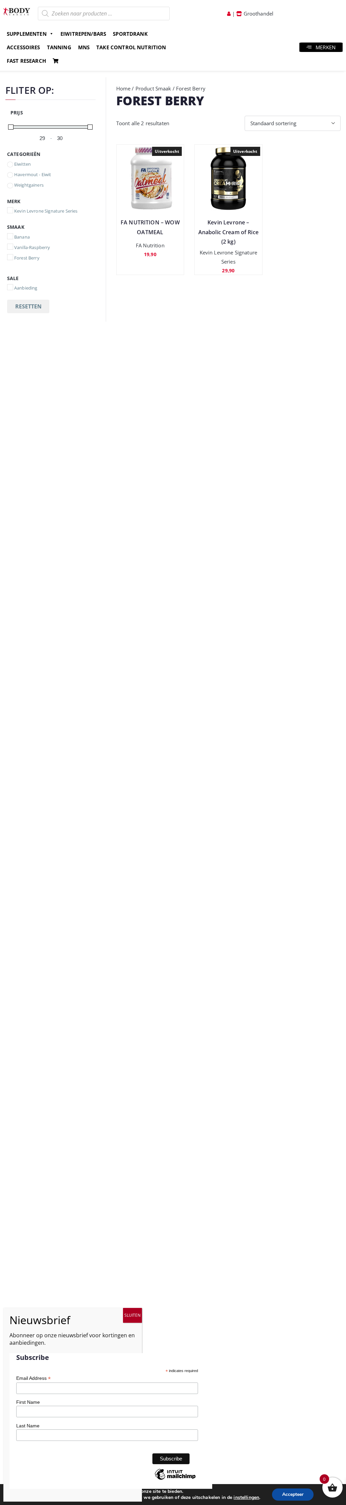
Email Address (33, 1378)
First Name (28, 1402)
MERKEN (326, 47)
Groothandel (257, 13)
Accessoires (23, 47)
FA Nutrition (150, 245)
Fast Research (26, 60)
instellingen (246, 1498)
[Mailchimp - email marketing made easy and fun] (175, 1479)
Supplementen (27, 33)
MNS (84, 47)
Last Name (28, 1425)
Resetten (28, 306)
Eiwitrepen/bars (83, 33)
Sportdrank (130, 33)
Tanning (59, 47)
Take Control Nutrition (131, 47)
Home (123, 88)
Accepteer (292, 1494)
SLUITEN (132, 1315)
